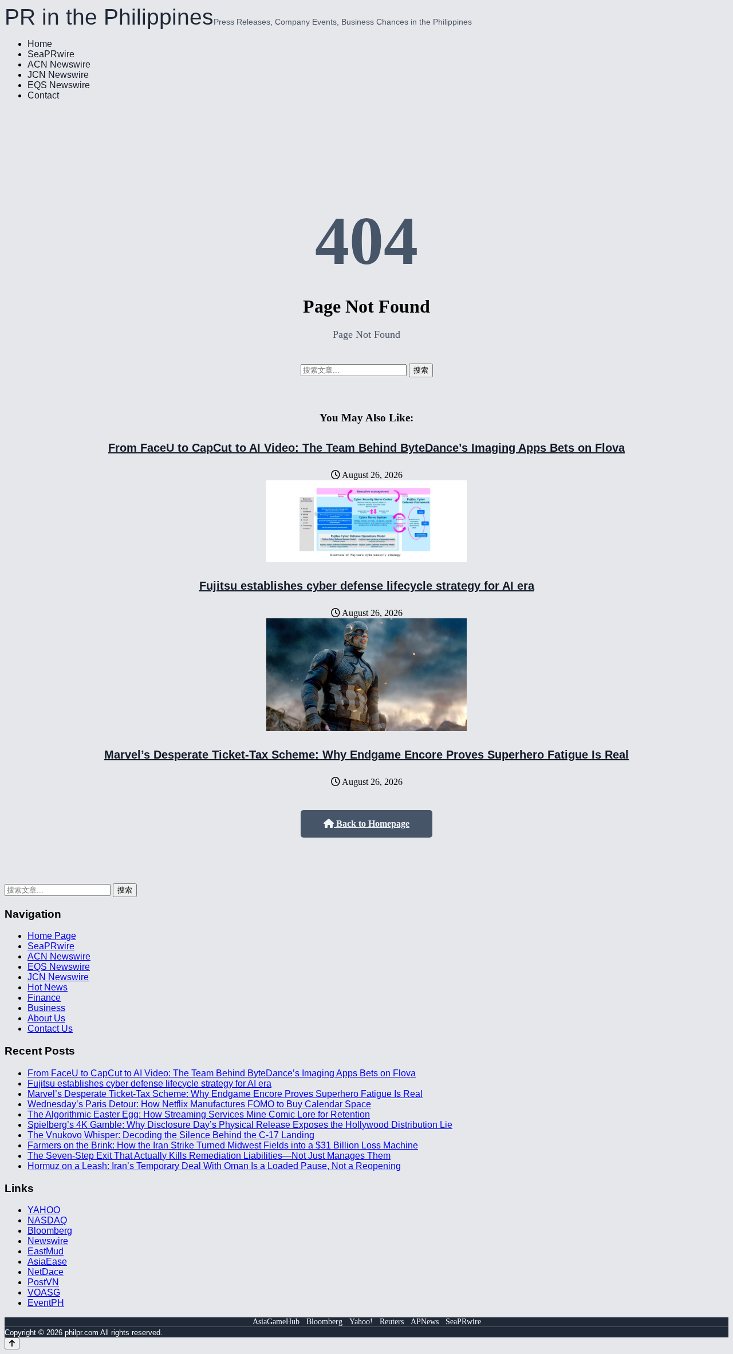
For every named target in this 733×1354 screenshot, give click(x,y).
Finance (44, 997)
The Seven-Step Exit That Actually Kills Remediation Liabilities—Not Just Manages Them (209, 1155)
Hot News (47, 987)
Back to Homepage (371, 823)
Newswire (47, 1241)
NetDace (45, 1272)
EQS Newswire (58, 85)
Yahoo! (361, 1321)
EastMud (45, 1251)
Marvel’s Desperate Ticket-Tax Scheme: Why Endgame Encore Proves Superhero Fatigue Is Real (366, 754)
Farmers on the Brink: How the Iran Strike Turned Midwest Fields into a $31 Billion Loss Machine (222, 1145)
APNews (425, 1321)
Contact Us (50, 1028)
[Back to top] (12, 1343)
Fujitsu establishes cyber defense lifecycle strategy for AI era (366, 585)
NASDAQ (47, 1220)
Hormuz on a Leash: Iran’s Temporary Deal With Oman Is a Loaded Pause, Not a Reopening (214, 1166)
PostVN (43, 1282)
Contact (43, 95)
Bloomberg (49, 1230)
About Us (46, 1018)
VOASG (43, 1292)
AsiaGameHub (276, 1321)
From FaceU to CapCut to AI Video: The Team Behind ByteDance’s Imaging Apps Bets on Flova (366, 447)
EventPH (45, 1303)
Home (39, 44)
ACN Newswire (58, 64)
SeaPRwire (50, 54)
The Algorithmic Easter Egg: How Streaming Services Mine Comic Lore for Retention (198, 1114)
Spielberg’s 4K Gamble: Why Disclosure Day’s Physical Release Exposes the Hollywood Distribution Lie (239, 1125)
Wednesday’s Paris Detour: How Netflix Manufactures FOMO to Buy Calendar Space (199, 1104)
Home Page (51, 936)
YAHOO (43, 1210)
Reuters (392, 1321)
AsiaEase (47, 1261)
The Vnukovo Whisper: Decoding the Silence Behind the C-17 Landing (170, 1135)
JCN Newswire (58, 75)
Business (46, 1008)
